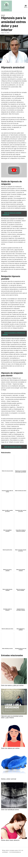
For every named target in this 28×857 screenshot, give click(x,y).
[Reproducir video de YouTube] (14, 170)
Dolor (3, 15)
